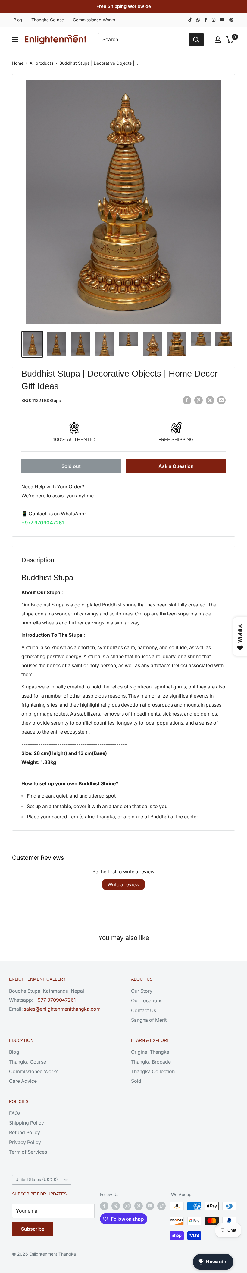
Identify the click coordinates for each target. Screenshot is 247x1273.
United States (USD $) (36, 1179)
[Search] (196, 39)
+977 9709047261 (42, 523)
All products (41, 63)
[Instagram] (213, 19)
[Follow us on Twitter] (115, 1206)
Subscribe (32, 1229)
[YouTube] (222, 19)
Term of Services (28, 1152)
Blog (18, 19)
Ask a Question (176, 466)
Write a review (123, 884)
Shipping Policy (26, 1123)
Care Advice (23, 1081)
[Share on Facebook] (187, 399)
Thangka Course (47, 19)
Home (17, 63)
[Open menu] (15, 39)
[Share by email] (221, 399)
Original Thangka (150, 1052)
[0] (230, 39)
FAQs (14, 1113)
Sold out (71, 466)
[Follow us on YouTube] (150, 1206)
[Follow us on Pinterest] (138, 1206)
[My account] (218, 39)
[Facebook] (206, 19)
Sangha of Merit (149, 1020)
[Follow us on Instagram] (127, 1206)
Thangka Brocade (151, 1062)
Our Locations (146, 1000)
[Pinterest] (231, 19)
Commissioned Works (94, 19)
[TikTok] (190, 19)
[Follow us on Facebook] (104, 1206)
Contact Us (143, 1010)
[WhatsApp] (198, 19)
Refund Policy (24, 1132)
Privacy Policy (25, 1142)
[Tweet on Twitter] (210, 399)
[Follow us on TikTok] (161, 1206)
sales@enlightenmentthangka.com (62, 1009)
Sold (136, 1081)
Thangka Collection (153, 1071)
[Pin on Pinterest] (198, 399)
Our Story (141, 991)
